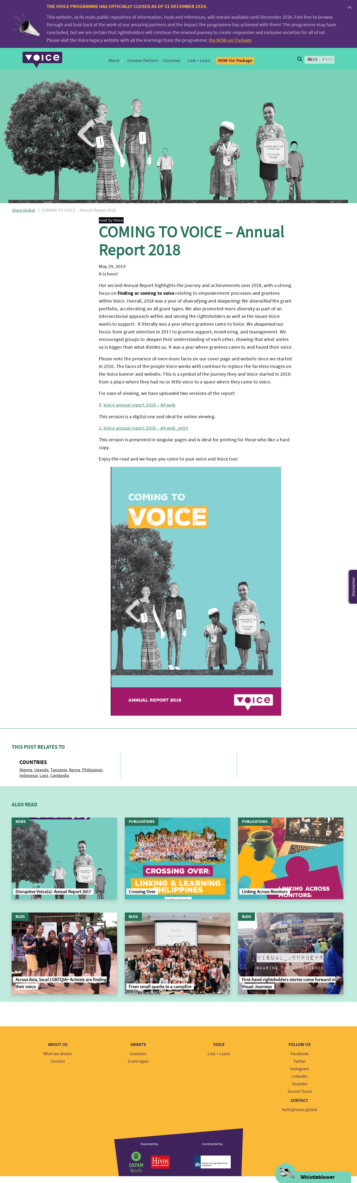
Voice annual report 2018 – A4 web (139, 405)
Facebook (299, 1054)
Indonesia (28, 775)
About (113, 60)
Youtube (299, 1084)
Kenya (74, 770)
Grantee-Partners (143, 60)
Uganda (41, 770)
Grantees (138, 1054)
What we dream (57, 1054)
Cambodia (59, 775)
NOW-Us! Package (235, 60)
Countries (171, 60)
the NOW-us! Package (230, 40)
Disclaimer (353, 586)
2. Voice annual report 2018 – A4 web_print (143, 428)
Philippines (92, 770)
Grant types (138, 1061)
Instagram (299, 1069)
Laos (44, 775)
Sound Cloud (300, 1091)
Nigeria (25, 770)
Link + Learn (199, 60)
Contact (58, 1061)
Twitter (299, 1061)
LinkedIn (299, 1076)
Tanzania (59, 770)
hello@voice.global (299, 1110)
